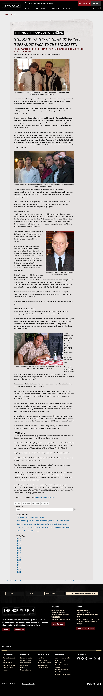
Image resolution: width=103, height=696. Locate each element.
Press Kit (58, 672)
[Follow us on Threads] (86, 658)
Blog (12, 14)
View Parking (58, 624)
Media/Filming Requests (63, 674)
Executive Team (8, 663)
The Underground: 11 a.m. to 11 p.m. (41, 3)
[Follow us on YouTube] (90, 658)
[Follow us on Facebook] (78, 658)
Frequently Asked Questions (60, 661)
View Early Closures (86, 628)
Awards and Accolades (62, 658)
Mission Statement (9, 658)
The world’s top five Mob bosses (28, 531)
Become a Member (26, 658)
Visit (27, 8)
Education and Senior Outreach (62, 666)
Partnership (24, 665)
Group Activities (43, 667)
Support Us (55, 8)
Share (45, 503)
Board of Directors (9, 665)
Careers (5, 670)
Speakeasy (67, 8)
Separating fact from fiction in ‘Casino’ (30, 517)
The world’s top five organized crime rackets (81, 581)
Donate (6, 630)
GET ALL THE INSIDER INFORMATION (82, 594)
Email (17, 503)
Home (7, 14)
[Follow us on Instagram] (82, 658)
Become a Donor (25, 660)
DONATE (96, 3)
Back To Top (93, 683)
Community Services (62, 669)
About (4, 660)
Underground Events (44, 663)
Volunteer (23, 667)
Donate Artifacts (25, 663)
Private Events (42, 660)
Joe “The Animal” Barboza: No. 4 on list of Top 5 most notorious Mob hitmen (43, 527)
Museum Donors (25, 670)
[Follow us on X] (95, 658)
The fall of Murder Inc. (14, 581)
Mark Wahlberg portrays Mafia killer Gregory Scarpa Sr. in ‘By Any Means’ (43, 521)
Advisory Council (8, 667)
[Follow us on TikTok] (99, 658)
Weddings (41, 658)
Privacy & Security (28, 684)
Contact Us (19, 630)
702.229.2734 (56, 617)
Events (44, 8)
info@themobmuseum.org (61, 619)
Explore (35, 8)
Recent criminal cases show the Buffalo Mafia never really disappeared (42, 524)
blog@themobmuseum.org (44, 497)
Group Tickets (42, 665)
